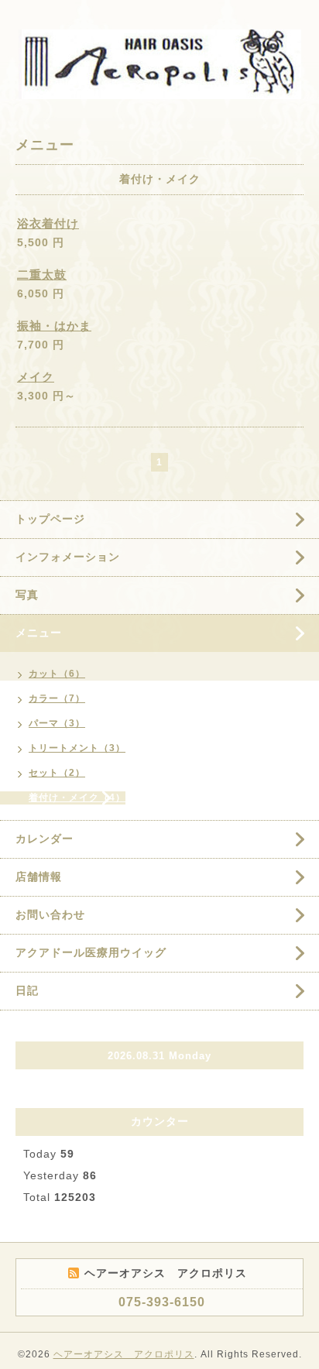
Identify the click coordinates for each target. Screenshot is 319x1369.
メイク (35, 376)
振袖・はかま (54, 325)
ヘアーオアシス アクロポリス (123, 1354)
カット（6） (57, 673)
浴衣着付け (48, 223)
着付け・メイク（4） (77, 797)
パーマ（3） (57, 723)
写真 (27, 594)
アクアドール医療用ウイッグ (90, 952)
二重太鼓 (42, 274)
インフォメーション (67, 557)
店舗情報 (38, 876)
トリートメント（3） (77, 748)
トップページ (50, 519)
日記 (27, 990)
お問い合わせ (50, 914)
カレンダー (44, 838)
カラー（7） (57, 698)
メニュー (38, 632)
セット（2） (57, 772)
